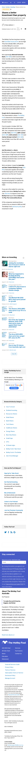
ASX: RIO (13, 133)
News (3, 653)
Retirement (5, 659)
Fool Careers (19, 651)
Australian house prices (12, 41)
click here (7, 193)
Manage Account (10, 678)
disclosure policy (17, 206)
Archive (8, 7)
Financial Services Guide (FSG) (14, 584)
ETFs (7, 442)
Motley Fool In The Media (13, 452)
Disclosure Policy (10, 675)
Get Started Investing (11, 482)
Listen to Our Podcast (11, 501)
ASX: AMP (5, 135)
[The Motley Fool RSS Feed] (11, 532)
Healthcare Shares (11, 428)
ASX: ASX (20, 135)
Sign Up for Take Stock (11, 473)
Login (19, 2)
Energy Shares (10, 431)
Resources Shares (11, 414)
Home (3, 7)
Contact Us (18, 653)
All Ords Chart (6, 651)
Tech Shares (10, 424)
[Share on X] (23, 29)
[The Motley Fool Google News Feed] (14, 532)
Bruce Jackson (9, 25)
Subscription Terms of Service (14, 673)
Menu (24, 2)
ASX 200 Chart (6, 648)
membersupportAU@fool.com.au (15, 745)
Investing (12, 7)
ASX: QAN (20, 137)
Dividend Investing (11, 410)
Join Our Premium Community (13, 510)
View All (14, 354)
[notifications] (10, 2)
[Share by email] (25, 29)
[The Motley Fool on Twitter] (5, 532)
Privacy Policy (9, 667)
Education (5, 656)
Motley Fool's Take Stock (13, 449)
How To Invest (10, 407)
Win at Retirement (9, 493)
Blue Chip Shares (11, 435)
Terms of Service (10, 670)
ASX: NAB (8, 56)
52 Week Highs (10, 445)
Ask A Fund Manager (12, 456)
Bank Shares (10, 421)
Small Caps (9, 438)
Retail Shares (10, 417)
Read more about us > (8, 635)
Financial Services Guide (12, 664)
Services (17, 648)
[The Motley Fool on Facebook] (8, 532)
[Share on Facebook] (21, 29)
